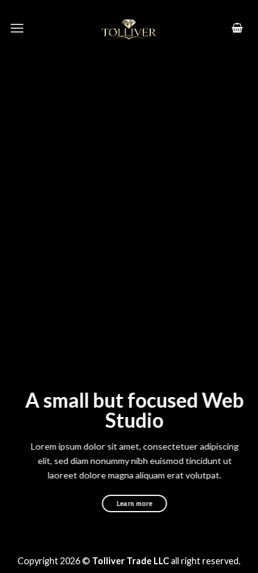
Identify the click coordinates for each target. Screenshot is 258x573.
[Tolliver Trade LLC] (129, 28)
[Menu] (16, 28)
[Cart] (237, 28)
